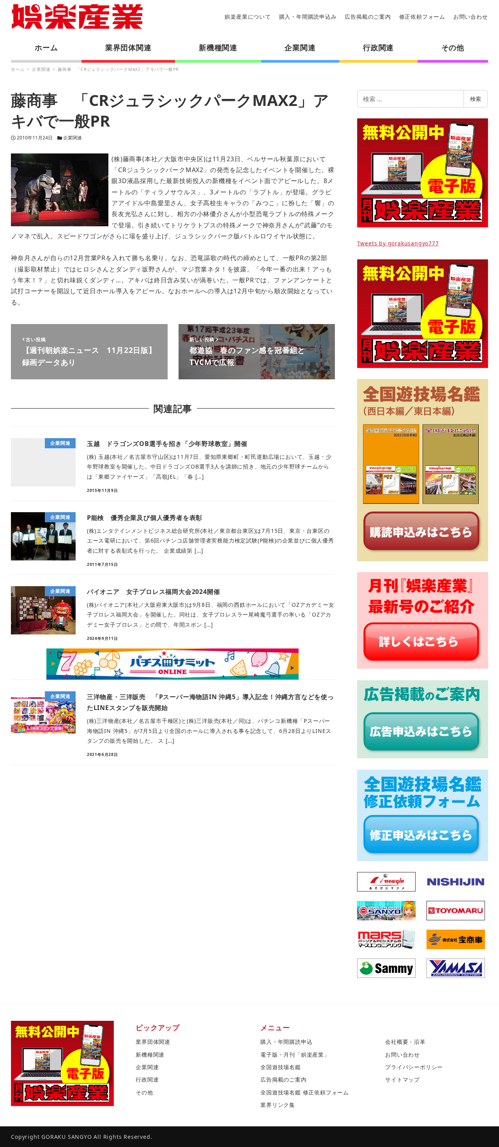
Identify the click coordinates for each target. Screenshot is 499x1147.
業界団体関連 (153, 1041)
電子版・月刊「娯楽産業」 (295, 1054)
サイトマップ (402, 1079)
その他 (144, 1092)
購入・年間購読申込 (286, 1041)
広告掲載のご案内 (368, 16)
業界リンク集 (277, 1104)
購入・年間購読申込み (308, 16)
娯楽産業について (248, 16)
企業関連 (72, 137)
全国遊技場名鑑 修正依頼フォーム (304, 1092)
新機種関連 (150, 1054)
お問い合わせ (470, 16)
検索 (475, 98)
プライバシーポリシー (414, 1067)
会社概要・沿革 (405, 1041)
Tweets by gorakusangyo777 (398, 243)
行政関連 (147, 1079)
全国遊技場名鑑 (280, 1067)
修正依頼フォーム (422, 16)
